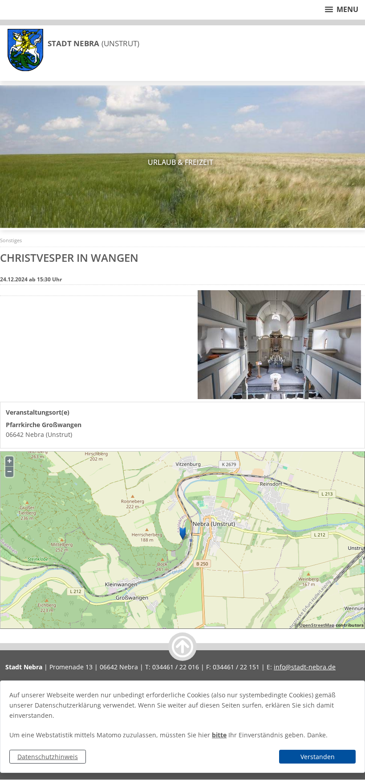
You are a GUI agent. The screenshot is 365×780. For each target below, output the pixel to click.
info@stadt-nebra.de (305, 667)
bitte (219, 735)
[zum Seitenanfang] (182, 646)
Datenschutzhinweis (47, 756)
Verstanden (317, 756)
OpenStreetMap (316, 625)
